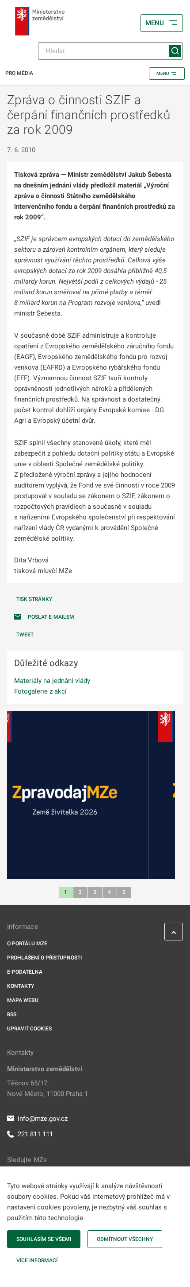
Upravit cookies (29, 1029)
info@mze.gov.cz (43, 1119)
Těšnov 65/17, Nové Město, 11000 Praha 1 (47, 1088)
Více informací (36, 1260)
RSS (11, 1014)
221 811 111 (35, 1134)
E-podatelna (24, 972)
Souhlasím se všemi (43, 1239)
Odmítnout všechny (125, 1239)
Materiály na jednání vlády (52, 681)
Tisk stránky (34, 599)
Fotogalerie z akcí (40, 691)
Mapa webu (22, 1000)
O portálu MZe (27, 943)
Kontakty (20, 986)
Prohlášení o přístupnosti (44, 958)
